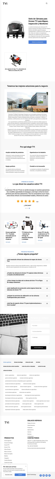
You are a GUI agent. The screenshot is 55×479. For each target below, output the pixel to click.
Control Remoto (8, 460)
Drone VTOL (7, 447)
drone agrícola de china (31, 398)
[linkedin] (46, 475)
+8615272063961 (34, 446)
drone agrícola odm (39, 403)
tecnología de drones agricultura (32, 395)
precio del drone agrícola (11, 378)
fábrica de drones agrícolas (11, 406)
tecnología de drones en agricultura (13, 395)
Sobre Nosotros (31, 425)
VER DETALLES (15, 60)
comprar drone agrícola (28, 401)
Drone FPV (6, 445)
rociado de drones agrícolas (26, 378)
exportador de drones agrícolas (12, 409)
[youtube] (43, 475)
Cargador (6, 458)
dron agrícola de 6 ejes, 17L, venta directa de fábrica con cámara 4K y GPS (15, 69)
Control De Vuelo (8, 462)
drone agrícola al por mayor (43, 401)
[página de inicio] (5, 3)
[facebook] (41, 475)
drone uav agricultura (34, 375)
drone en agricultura (21, 375)
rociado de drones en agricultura (12, 383)
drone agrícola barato (26, 406)
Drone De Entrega (8, 442)
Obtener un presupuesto (37, 42)
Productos (30, 427)
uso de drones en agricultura (12, 389)
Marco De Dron (7, 451)
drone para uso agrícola (25, 392)
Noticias (29, 434)
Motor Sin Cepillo (8, 453)
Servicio (29, 432)
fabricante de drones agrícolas (12, 401)
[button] (25, 208)
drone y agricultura (9, 375)
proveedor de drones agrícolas (12, 403)
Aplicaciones (31, 429)
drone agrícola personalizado (41, 406)
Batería (6, 456)
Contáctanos (31, 436)
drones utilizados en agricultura (29, 389)
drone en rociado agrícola (11, 386)
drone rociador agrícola (25, 386)
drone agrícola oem (27, 403)
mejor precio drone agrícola (29, 409)
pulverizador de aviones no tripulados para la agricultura (18, 381)
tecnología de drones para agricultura (14, 398)
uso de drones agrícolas (10, 392)
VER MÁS (8, 242)
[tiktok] (49, 475)
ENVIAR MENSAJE (38, 347)
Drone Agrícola (7, 440)
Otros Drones (7, 449)
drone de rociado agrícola (29, 383)
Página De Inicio (31, 423)
